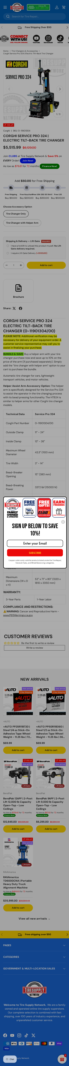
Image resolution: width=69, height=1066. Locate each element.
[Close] (63, 522)
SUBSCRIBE (35, 552)
